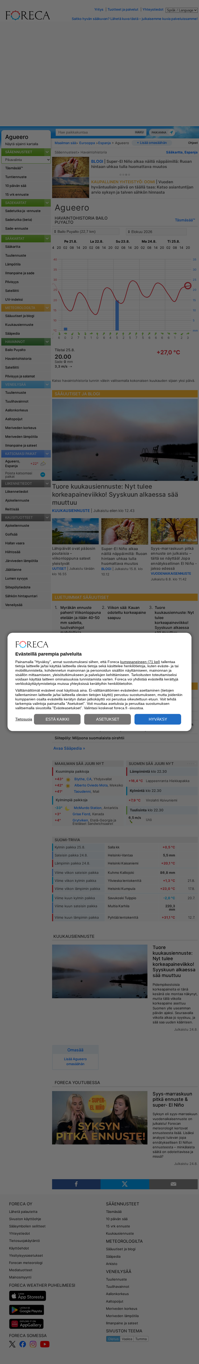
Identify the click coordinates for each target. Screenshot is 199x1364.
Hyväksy (158, 719)
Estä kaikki (57, 719)
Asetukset (107, 719)
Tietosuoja (23, 719)
